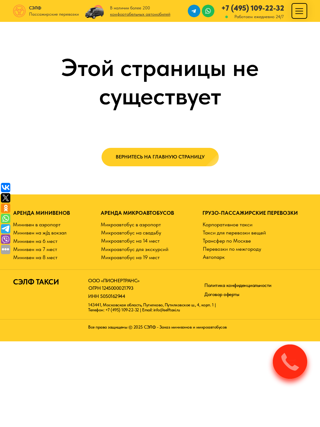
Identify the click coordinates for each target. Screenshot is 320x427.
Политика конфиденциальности (238, 285)
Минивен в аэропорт (37, 224)
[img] (299, 11)
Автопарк (214, 257)
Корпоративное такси (227, 224)
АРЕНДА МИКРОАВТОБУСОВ (137, 213)
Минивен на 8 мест (35, 257)
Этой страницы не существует (160, 81)
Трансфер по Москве (227, 241)
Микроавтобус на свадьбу (131, 232)
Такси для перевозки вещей (234, 232)
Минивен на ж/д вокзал (40, 232)
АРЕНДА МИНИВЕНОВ (41, 213)
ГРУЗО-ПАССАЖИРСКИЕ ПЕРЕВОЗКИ (250, 213)
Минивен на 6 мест (35, 241)
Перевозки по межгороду (232, 249)
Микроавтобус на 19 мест (130, 257)
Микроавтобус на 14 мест (130, 241)
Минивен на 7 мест (35, 249)
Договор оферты (221, 294)
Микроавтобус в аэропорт (131, 224)
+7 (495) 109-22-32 (252, 8)
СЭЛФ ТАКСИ (36, 281)
